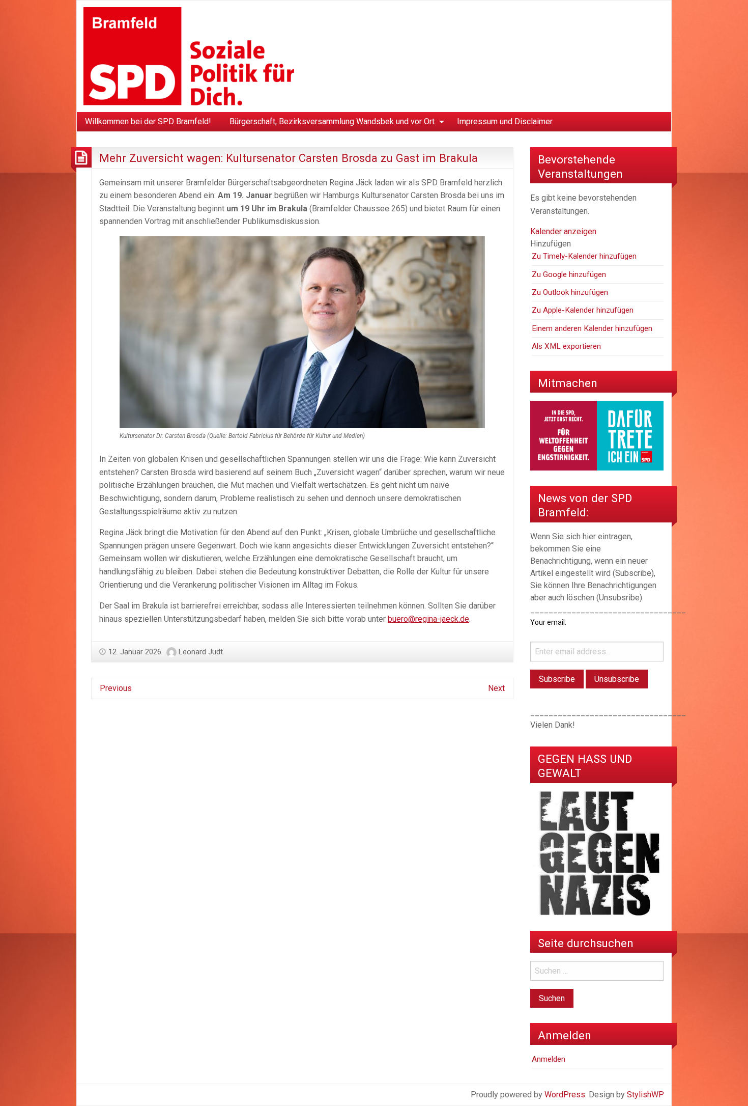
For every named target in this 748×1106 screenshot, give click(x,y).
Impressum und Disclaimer (505, 121)
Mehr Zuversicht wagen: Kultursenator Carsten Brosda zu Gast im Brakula (288, 157)
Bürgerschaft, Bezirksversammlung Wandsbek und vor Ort (332, 121)
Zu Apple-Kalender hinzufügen (583, 310)
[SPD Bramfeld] (188, 56)
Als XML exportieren (566, 346)
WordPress (564, 1094)
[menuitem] (148, 121)
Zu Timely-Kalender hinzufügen (584, 256)
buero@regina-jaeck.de (428, 619)
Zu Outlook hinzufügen (570, 292)
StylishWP (645, 1094)
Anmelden (548, 1059)
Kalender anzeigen (563, 231)
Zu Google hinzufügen (569, 274)
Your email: (548, 622)
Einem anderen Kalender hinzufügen (592, 328)
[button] (550, 243)
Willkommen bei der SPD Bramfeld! (148, 121)
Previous (116, 688)
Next (496, 688)
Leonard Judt (201, 651)
